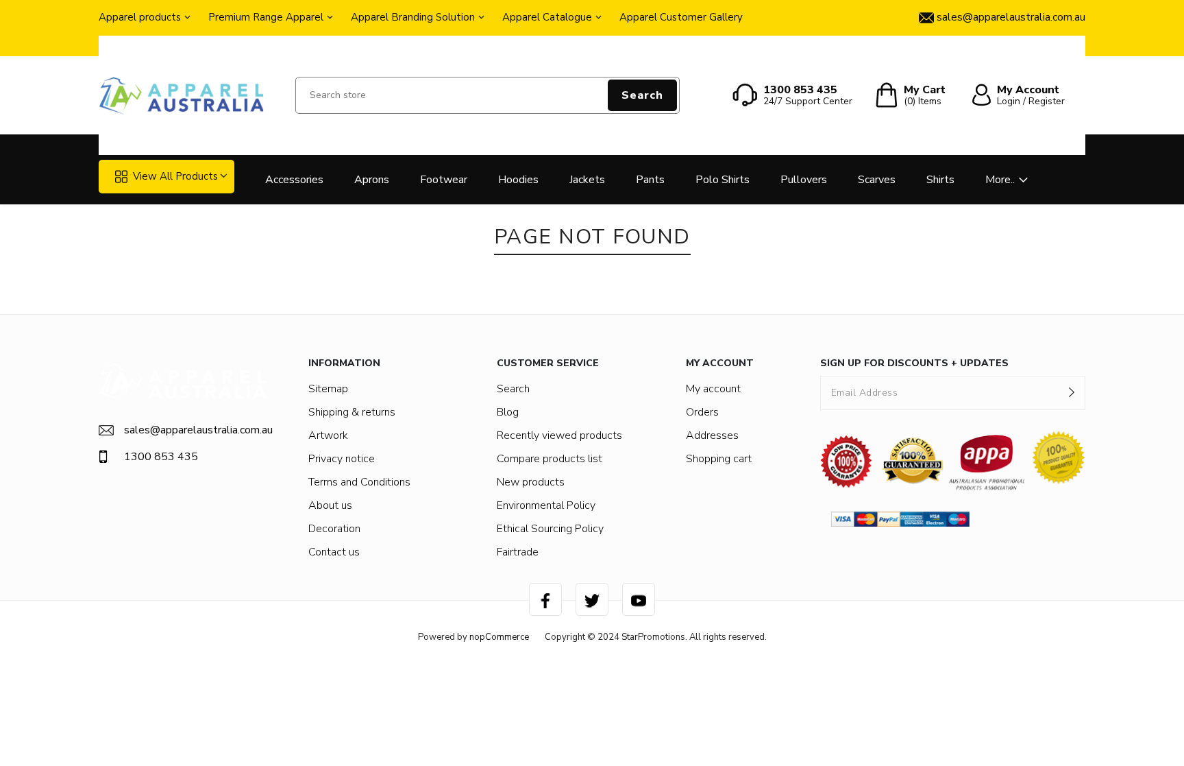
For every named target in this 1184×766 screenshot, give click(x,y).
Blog (508, 412)
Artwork (328, 435)
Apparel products (140, 17)
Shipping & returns (351, 412)
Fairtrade (518, 552)
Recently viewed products (559, 435)
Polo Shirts (722, 179)
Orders (702, 412)
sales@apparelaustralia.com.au (195, 430)
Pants (650, 179)
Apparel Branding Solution (413, 17)
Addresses (712, 435)
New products (531, 482)
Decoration (334, 528)
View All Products (175, 176)
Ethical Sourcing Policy (550, 528)
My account (713, 388)
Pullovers (803, 179)
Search (642, 95)
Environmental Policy (546, 505)
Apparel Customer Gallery (681, 17)
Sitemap (328, 388)
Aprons (371, 179)
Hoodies (518, 179)
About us (330, 505)
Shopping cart (719, 458)
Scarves (877, 179)
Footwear (443, 179)
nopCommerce (499, 637)
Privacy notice (341, 458)
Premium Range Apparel (265, 17)
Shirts (940, 179)
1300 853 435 (161, 456)
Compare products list (549, 458)
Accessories (294, 179)
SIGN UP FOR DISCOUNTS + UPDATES (914, 363)
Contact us (334, 552)
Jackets (587, 179)
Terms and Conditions (359, 482)
